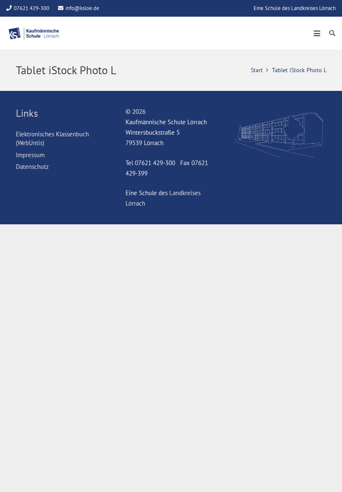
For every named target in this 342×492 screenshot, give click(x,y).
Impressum (30, 155)
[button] (317, 33)
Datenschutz (32, 167)
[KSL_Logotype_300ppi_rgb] (33, 33)
